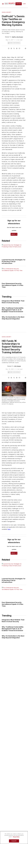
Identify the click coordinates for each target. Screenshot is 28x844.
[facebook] (8, 48)
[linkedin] (11, 48)
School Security (6, 12)
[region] (14, 837)
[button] (3, 4)
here (9, 529)
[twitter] (14, 48)
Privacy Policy (16, 836)
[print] (25, 48)
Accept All (14, 840)
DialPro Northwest (17, 37)
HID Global (17, 366)
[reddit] (16, 48)
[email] (19, 48)
